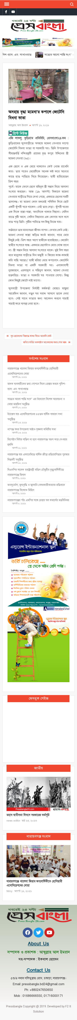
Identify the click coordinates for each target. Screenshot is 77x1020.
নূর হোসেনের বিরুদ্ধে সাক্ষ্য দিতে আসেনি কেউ (31, 336)
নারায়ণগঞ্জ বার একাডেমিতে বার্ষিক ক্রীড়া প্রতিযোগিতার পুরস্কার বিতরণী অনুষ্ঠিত (38, 457)
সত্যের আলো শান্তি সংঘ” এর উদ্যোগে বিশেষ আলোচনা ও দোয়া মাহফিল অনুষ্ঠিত (36, 401)
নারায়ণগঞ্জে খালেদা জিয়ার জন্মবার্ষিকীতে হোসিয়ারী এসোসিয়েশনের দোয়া (33, 371)
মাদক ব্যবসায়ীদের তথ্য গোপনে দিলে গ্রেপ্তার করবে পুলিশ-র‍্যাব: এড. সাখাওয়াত (37, 386)
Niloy (9, 891)
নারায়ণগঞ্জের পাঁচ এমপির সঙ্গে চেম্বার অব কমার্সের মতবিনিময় (38, 500)
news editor (13, 820)
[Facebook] (28, 932)
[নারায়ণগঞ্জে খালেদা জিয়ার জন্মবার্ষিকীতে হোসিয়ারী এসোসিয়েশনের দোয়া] (39, 861)
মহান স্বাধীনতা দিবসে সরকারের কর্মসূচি (28, 815)
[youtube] (13, 11)
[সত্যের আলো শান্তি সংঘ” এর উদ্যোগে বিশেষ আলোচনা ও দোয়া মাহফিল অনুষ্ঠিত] (29, 54)
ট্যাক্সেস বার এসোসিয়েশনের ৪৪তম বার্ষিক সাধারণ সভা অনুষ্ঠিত (35, 416)
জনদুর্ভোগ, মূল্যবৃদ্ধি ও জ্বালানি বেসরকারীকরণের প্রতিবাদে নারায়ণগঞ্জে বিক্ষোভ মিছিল (36, 487)
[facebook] (6, 11)
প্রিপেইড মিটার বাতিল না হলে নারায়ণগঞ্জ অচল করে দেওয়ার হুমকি (37, 442)
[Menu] (6, 4)
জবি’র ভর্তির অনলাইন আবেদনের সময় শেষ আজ (44, 342)
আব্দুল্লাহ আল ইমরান (18, 125)
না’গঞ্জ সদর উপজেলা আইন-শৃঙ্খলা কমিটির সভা (32, 429)
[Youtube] (49, 932)
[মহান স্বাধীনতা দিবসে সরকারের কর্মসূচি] (39, 794)
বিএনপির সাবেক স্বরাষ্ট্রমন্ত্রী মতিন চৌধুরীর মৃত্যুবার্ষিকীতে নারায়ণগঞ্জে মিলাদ (36, 472)
